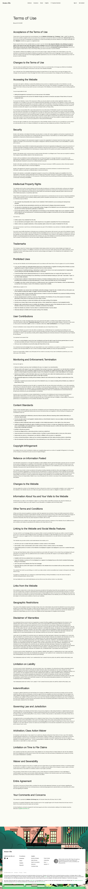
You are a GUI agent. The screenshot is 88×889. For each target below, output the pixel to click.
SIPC (34, 880)
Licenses (16, 872)
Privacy (20, 872)
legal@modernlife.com (24, 808)
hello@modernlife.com (9, 856)
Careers (21, 862)
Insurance (36, 3)
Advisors (30, 3)
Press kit (21, 865)
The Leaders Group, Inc (78, 880)
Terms (25, 872)
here (46, 876)
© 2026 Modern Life (8, 872)
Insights (47, 3)
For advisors (22, 856)
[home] (9, 3)
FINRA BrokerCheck (40, 881)
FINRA (31, 880)
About (41, 3)
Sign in (75, 3)
